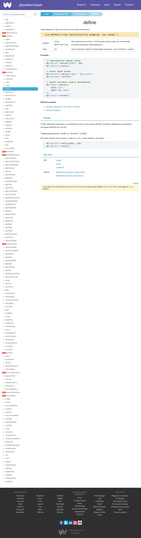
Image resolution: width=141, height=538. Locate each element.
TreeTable (60, 504)
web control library (110, 187)
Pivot (80, 498)
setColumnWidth (11, 415)
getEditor (9, 178)
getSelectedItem (11, 250)
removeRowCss (11, 389)
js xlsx (131, 187)
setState (8, 425)
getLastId (9, 217)
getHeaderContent (12, 198)
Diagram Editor (99, 512)
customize (60, 167)
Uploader (59, 509)
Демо (107, 5)
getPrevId (9, 237)
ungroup (8, 468)
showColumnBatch (12, 439)
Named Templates (53, 110)
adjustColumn (10, 43)
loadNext (8, 313)
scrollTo (8, 409)
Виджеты (81, 5)
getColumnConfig (12, 161)
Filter (40, 498)
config (78, 138)
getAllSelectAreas (12, 155)
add (6, 20)
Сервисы (129, 5)
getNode (8, 224)
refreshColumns (11, 366)
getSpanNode (10, 260)
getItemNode (10, 214)
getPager (9, 231)
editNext (8, 122)
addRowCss (10, 29)
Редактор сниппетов (120, 496)
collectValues (10, 76)
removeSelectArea (12, 392)
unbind (8, 462)
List (40, 507)
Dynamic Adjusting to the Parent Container (63, 107)
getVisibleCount (11, 277)
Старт (46, 14)
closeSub (9, 72)
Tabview (40, 512)
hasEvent (9, 287)
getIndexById (10, 208)
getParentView (11, 234)
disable (8, 99)
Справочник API (61, 14)
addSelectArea (11, 33)
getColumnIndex (11, 165)
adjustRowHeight (12, 46)
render (7, 399)
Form (40, 501)
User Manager (99, 496)
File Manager (80, 506)
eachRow (9, 105)
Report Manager (99, 507)
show (7, 429)
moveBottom (10, 333)
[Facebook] (61, 523)
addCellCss (9, 23)
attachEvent (10, 49)
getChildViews (11, 158)
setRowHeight (10, 422)
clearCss (8, 66)
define (7, 89)
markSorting (10, 326)
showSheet (9, 452)
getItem (8, 211)
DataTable (20, 512)
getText (8, 270)
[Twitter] (66, 523)
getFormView (10, 194)
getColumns (10, 168)
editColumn (9, 119)
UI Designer (120, 498)
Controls (20, 507)
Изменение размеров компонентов (70, 172)
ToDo (99, 515)
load (7, 310)
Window (60, 512)
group (7, 280)
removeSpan (10, 396)
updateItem (9, 472)
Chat (99, 498)
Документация (30, 5)
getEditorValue (11, 181)
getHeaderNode (11, 201)
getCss (8, 171)
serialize (8, 412)
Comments (20, 509)
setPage (8, 419)
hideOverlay (10, 297)
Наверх (136, 183)
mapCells (9, 320)
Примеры (95, 5)
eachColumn (10, 102)
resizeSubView (11, 406)
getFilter (8, 185)
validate (8, 475)
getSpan (8, 257)
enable (8, 132)
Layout (40, 504)
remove (8, 379)
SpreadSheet (80, 512)
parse (7, 356)
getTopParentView (12, 274)
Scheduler (100, 501)
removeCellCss (11, 382)
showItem (9, 442)
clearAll (8, 62)
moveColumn (10, 336)
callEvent (9, 59)
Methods (95, 14)
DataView (40, 496)
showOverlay (10, 448)
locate (7, 316)
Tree (60, 501)
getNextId (9, 221)
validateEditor (10, 478)
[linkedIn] (70, 523)
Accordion (20, 496)
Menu (40, 509)
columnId (9, 79)
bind (7, 53)
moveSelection (11, 343)
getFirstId (9, 188)
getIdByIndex (10, 204)
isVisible (8, 307)
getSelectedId (10, 247)
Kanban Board (79, 501)
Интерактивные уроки (120, 507)
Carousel (20, 501)
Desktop (79, 514)
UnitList (60, 507)
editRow (8, 125)
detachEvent (10, 95)
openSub (8, 353)
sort (6, 455)
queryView (9, 359)
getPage (8, 227)
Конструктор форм (120, 504)
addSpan (8, 36)
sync (7, 458)
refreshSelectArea (12, 373)
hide (7, 290)
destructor (9, 92)
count (7, 86)
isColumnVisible (11, 300)
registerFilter (10, 376)
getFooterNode (11, 191)
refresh (8, 363)
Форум (117, 5)
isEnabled (9, 303)
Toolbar (60, 498)
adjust (7, 39)
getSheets (9, 254)
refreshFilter (10, 369)
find (6, 145)
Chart (20, 504)
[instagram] (75, 523)
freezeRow (9, 152)
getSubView (10, 267)
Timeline (60, 496)
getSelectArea (11, 244)
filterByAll (9, 142)
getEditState (10, 175)
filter (7, 138)
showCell (9, 432)
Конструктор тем (120, 501)
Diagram (99, 509)
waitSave (9, 481)
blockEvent (9, 56)
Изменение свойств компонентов (69, 176)
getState (8, 264)
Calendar (20, 498)
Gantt (99, 504)
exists (7, 135)
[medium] (80, 523)
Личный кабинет (120, 512)
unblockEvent (10, 465)
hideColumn (10, 293)
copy (7, 82)
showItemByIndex (12, 445)
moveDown (9, 340)
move (7, 330)
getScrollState (11, 241)
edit (6, 109)
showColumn (10, 435)
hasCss (8, 283)
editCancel (9, 112)
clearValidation (11, 69)
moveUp (8, 349)
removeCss (9, 386)
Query (79, 503)
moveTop (9, 346)
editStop (8, 128)
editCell (8, 115)
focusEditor (9, 148)
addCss (8, 26)
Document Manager (80, 509)
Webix (63, 532)
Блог (120, 509)
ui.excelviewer (80, 14)
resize (7, 402)
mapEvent (9, 323)
